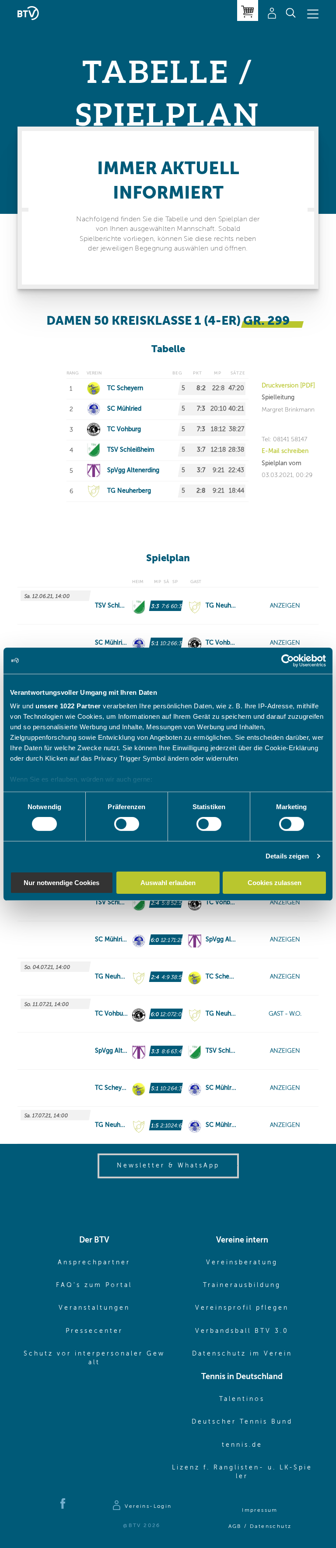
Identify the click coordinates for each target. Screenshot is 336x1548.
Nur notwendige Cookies (61, 882)
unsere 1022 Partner (68, 706)
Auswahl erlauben (168, 882)
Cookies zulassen (274, 882)
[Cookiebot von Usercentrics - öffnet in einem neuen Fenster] (287, 660)
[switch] (126, 824)
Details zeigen (287, 856)
